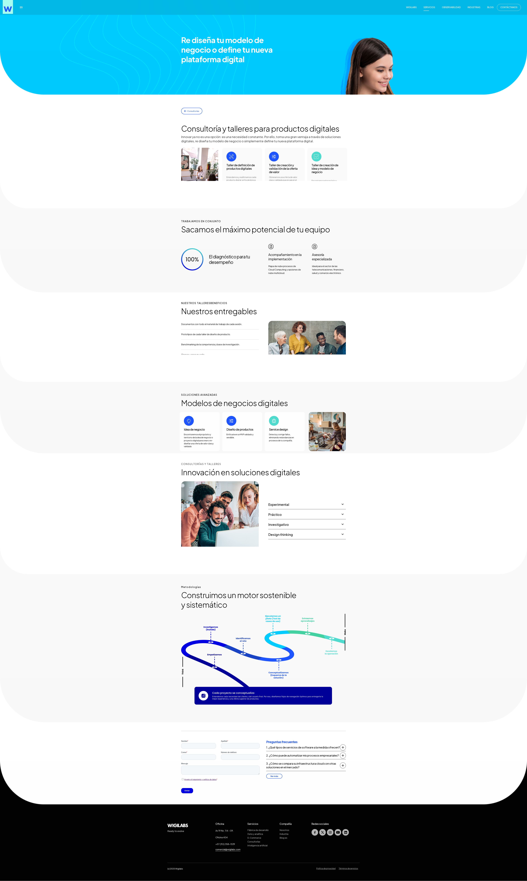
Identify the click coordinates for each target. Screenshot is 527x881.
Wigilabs (411, 7)
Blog (490, 7)
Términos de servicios (348, 868)
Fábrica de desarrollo (258, 830)
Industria (284, 833)
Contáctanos (508, 7)
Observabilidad (451, 7)
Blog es (283, 837)
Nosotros (284, 830)
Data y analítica (255, 833)
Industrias (474, 7)
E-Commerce (254, 837)
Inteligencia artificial (257, 845)
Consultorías (253, 841)
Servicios (429, 7)
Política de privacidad (326, 868)
